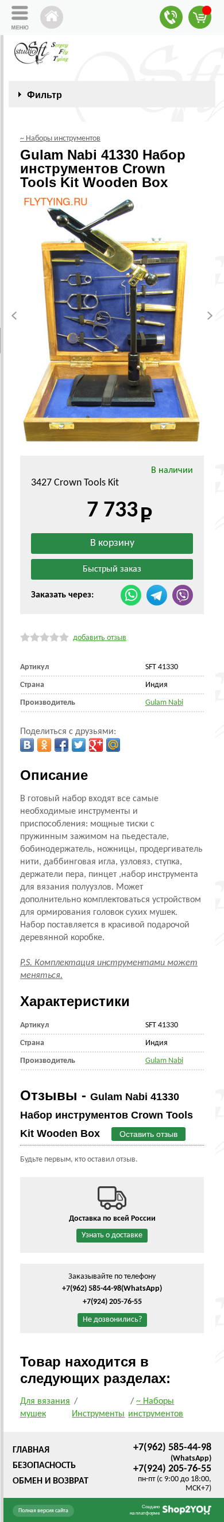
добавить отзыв (99, 638)
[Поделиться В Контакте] (27, 745)
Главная (31, 1450)
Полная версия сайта (43, 1511)
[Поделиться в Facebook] (61, 745)
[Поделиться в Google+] (96, 745)
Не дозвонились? (112, 1319)
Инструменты (98, 1414)
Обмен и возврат (50, 1481)
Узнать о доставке (112, 1235)
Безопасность (44, 1465)
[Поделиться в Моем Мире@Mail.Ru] (113, 745)
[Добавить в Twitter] (79, 745)
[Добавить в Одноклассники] (44, 745)
